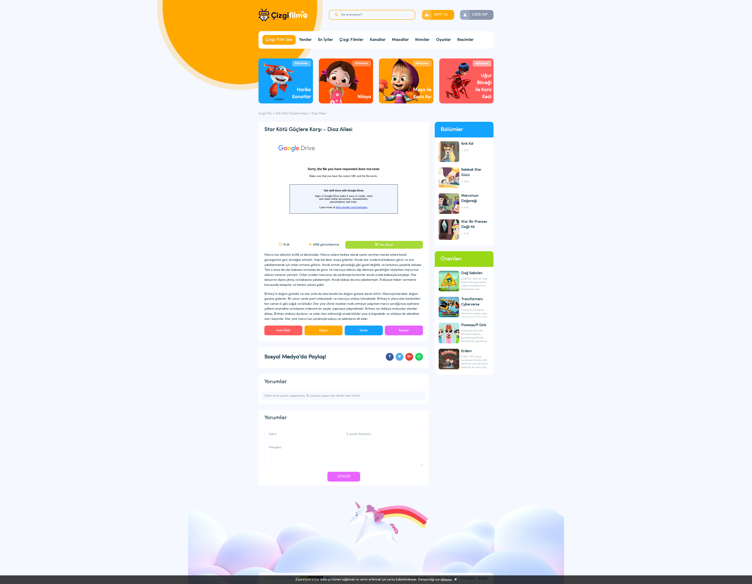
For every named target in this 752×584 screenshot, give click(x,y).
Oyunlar (443, 40)
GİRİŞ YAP (480, 15)
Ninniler (422, 40)
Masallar (400, 40)
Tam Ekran (386, 245)
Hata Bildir (283, 330)
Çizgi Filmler (351, 40)
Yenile (364, 330)
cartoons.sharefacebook (390, 357)
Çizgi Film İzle (279, 40)
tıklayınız (446, 579)
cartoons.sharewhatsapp (419, 357)
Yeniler (305, 40)
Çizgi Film (282, 15)
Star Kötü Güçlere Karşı (292, 113)
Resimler (465, 40)
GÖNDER (343, 476)
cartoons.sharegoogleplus (409, 357)
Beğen (323, 330)
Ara (337, 15)
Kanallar (378, 40)
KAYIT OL (441, 15)
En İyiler (325, 40)
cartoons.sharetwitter (399, 357)
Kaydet (404, 330)
